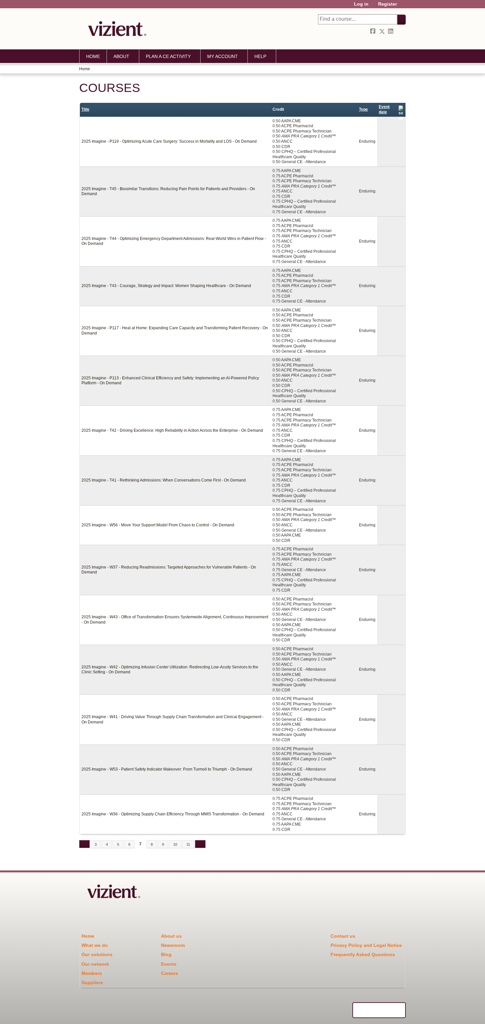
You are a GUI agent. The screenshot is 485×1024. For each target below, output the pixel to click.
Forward (400, 31)
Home (93, 56)
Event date (384, 109)
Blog (166, 954)
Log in (361, 4)
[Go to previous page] (84, 844)
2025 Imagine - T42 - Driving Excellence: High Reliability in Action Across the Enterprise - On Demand (172, 430)
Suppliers (92, 982)
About (121, 56)
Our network (95, 964)
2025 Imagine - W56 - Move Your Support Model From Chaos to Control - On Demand (157, 525)
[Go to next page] (200, 844)
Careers (169, 973)
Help (260, 56)
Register (387, 4)
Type (363, 109)
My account (222, 56)
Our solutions (97, 954)
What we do (94, 945)
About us (171, 936)
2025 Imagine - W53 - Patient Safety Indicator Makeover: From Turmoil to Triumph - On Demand (166, 769)
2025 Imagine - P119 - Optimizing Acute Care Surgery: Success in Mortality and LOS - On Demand (169, 141)
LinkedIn (391, 31)
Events (169, 964)
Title (85, 109)
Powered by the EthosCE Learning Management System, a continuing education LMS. (379, 1010)
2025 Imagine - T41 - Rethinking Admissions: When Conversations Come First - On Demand (163, 480)
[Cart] (404, 6)
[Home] (115, 28)
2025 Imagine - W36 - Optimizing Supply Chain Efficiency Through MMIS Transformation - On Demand (172, 814)
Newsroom (173, 945)
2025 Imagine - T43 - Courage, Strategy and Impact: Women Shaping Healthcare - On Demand (166, 285)
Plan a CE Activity (168, 56)
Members (91, 973)
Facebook (373, 31)
